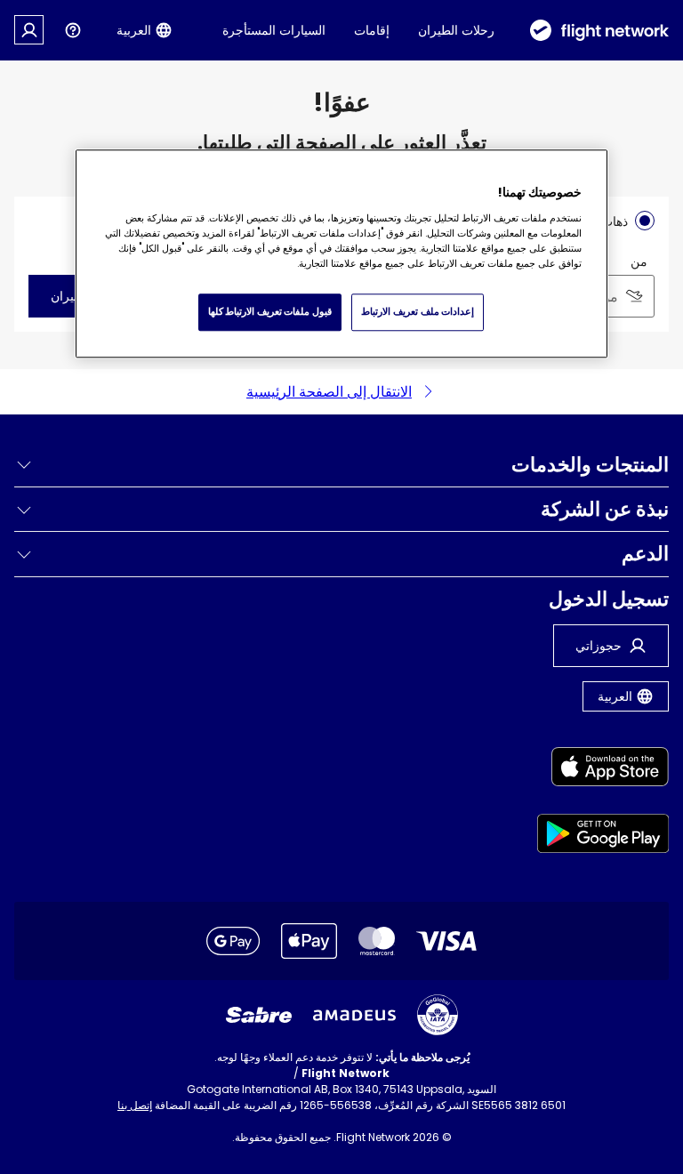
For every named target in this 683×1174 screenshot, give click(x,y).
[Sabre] (259, 1015)
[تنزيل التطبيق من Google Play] (603, 836)
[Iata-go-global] (437, 1014)
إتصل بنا (134, 1105)
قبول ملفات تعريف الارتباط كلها (270, 312)
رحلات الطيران (456, 30)
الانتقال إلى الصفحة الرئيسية (329, 392)
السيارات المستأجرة (273, 30)
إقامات (372, 30)
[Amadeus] (354, 1015)
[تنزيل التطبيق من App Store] (603, 769)
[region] (341, 253)
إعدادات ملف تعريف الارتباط (417, 312)
